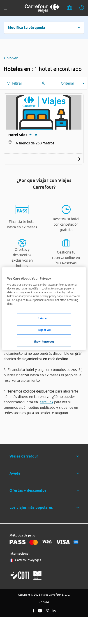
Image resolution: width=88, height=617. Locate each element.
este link (46, 402)
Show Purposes (44, 341)
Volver (12, 58)
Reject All (44, 330)
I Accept (44, 318)
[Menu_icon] (5, 8)
